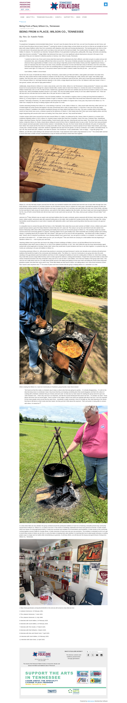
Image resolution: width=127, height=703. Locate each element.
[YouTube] (97, 655)
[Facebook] (88, 655)
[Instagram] (101, 655)
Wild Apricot (90, 701)
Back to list (23, 21)
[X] (93, 655)
